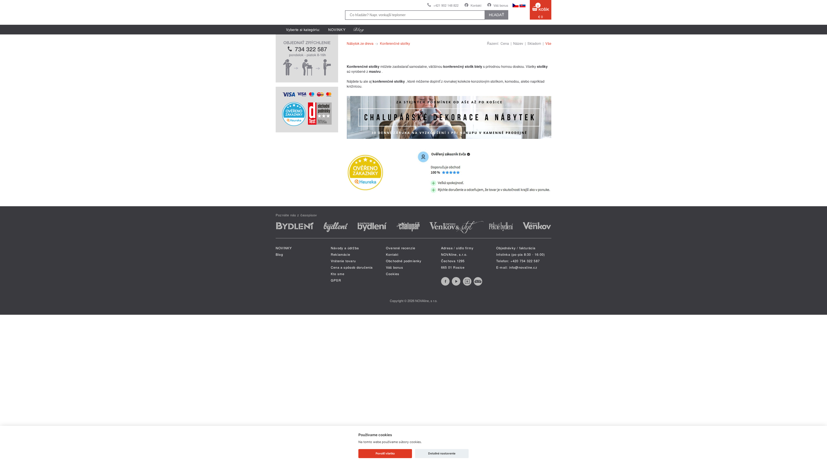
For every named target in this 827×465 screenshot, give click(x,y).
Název (518, 43)
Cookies (392, 273)
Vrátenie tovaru (343, 261)
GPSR (336, 280)
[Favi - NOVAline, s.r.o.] (478, 284)
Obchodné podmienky (404, 261)
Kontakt (476, 5)
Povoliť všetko (385, 453)
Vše (548, 43)
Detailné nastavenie (441, 453)
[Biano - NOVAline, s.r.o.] (467, 284)
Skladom (534, 43)
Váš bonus (500, 5)
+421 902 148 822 (446, 5)
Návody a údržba (345, 248)
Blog (279, 254)
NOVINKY (337, 29)
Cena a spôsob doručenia (352, 267)
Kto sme (337, 273)
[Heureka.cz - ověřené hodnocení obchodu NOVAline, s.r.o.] (294, 124)
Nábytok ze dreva (360, 43)
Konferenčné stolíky (395, 43)
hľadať (496, 15)
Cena (505, 43)
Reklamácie (340, 254)
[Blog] (358, 29)
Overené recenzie (400, 248)
